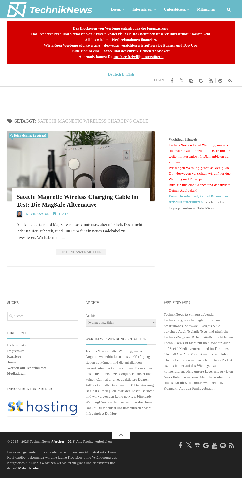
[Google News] (201, 80)
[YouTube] (211, 80)
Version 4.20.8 (63, 441)
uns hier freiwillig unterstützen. (139, 57)
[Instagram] (191, 80)
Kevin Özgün (37, 214)
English (128, 74)
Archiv (91, 316)
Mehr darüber (29, 468)
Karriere (14, 356)
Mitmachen (206, 9)
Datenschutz (16, 345)
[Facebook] (172, 80)
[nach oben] (121, 435)
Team (11, 362)
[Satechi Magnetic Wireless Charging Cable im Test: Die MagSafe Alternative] (81, 166)
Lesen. (116, 9)
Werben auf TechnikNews (26, 368)
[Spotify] (220, 80)
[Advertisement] (121, 98)
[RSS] (230, 80)
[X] (181, 80)
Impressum (16, 351)
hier (113, 413)
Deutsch (114, 74)
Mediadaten (16, 373)
